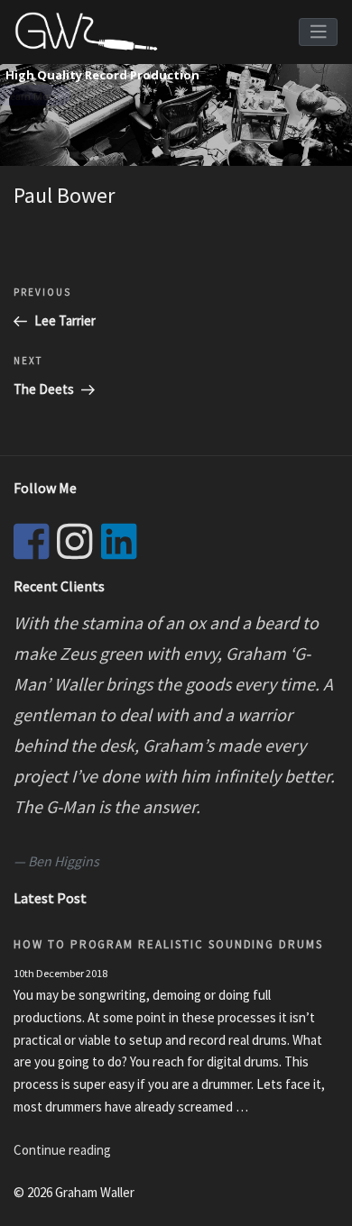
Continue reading (62, 1149)
